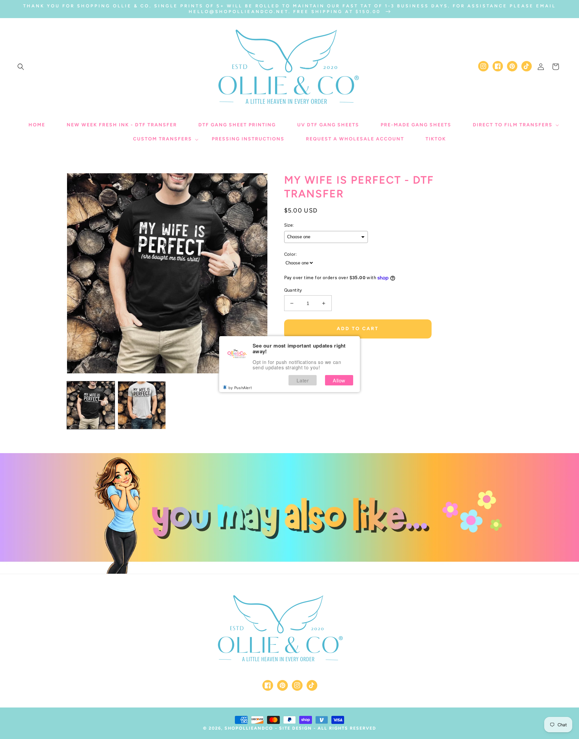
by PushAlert (240, 387)
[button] (20, 66)
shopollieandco (248, 728)
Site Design (295, 728)
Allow (339, 380)
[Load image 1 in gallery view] (91, 405)
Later (303, 380)
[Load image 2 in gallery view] (142, 405)
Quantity (293, 290)
